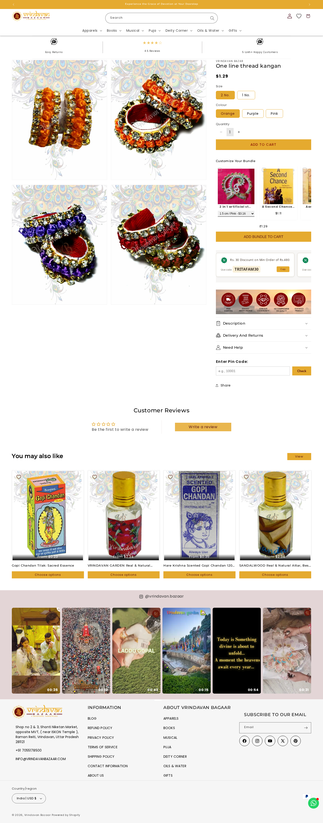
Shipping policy (101, 756)
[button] (91, 30)
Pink (274, 113)
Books (169, 728)
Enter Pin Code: (232, 361)
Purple (253, 113)
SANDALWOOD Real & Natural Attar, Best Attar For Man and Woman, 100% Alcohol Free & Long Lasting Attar (274, 565)
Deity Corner (175, 756)
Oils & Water (174, 766)
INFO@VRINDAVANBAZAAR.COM (41, 759)
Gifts (168, 775)
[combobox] (161, 18)
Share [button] (226, 385)
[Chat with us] (313, 803)
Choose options (48, 575)
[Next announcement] (309, 4)
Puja (167, 747)
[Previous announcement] (13, 4)
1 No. (246, 95)
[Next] (305, 645)
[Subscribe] (306, 727)
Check (301, 371)
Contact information (108, 766)
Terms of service (103, 747)
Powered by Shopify (66, 815)
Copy (283, 269)
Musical (170, 737)
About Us (96, 775)
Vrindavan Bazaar (37, 815)
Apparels (171, 718)
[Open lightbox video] (36, 651)
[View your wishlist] (299, 16)
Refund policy (100, 728)
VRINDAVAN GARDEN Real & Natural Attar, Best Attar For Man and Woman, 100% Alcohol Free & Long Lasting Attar (121, 565)
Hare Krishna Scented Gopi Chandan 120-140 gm (198, 565)
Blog (92, 718)
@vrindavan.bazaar (164, 596)
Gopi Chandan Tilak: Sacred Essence (43, 565)
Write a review (203, 427)
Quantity (222, 124)
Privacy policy (101, 737)
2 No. (225, 95)
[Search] (212, 18)
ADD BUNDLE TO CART (263, 237)
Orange (228, 113)
